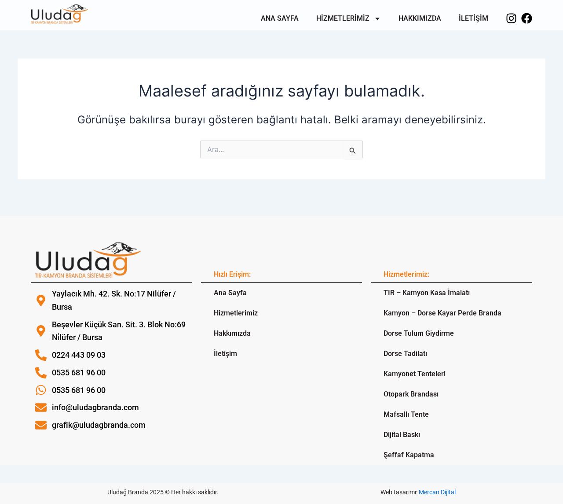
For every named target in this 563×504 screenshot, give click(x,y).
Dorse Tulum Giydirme (419, 333)
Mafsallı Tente (406, 414)
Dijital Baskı (402, 434)
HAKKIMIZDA (419, 18)
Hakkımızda (232, 333)
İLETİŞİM (473, 18)
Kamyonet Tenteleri (415, 374)
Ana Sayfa (230, 293)
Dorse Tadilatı (405, 353)
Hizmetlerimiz (236, 313)
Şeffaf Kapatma (409, 455)
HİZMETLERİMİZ (342, 18)
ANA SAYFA (280, 18)
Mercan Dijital (437, 492)
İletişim (225, 353)
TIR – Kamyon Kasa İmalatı (427, 293)
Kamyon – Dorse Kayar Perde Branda (442, 313)
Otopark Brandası (411, 394)
